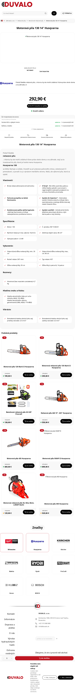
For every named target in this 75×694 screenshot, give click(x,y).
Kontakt (11, 613)
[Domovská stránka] (2, 21)
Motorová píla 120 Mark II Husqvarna (19, 367)
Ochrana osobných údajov (10, 653)
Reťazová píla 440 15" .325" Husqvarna (56, 413)
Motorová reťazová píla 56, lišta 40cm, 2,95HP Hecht (18, 504)
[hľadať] (45, 13)
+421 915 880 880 (44, 623)
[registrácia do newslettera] (56, 638)
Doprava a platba (10, 626)
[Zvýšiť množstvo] (11, 658)
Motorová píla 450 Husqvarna (56, 504)
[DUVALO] (17, 4)
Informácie (9, 619)
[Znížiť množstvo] (3, 658)
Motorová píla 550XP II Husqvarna (56, 458)
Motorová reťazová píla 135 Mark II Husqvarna (56, 367)
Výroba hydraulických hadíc (8, 641)
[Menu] (54, 13)
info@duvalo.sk (44, 627)
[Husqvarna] (6, 83)
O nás (12, 633)
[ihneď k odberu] (3, 422)
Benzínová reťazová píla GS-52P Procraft (18, 413)
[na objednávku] (3, 513)
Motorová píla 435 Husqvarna (19, 458)
